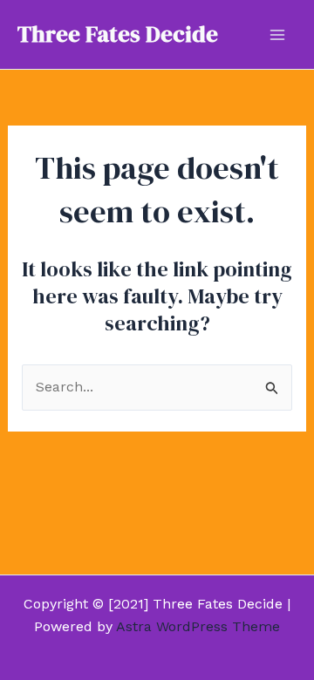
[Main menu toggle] (277, 35)
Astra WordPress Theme (198, 626)
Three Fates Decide (117, 34)
